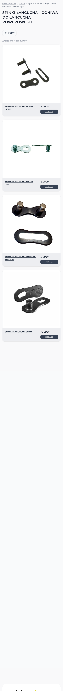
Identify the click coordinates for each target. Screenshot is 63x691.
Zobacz (49, 111)
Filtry (11, 33)
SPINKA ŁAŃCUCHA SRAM (18, 331)
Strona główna (9, 3)
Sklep (22, 3)
